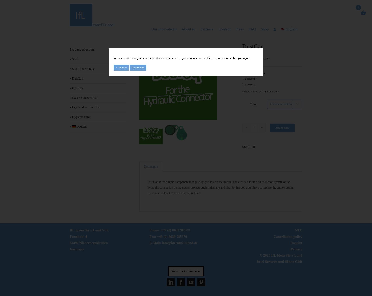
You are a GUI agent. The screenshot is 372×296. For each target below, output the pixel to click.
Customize (138, 67)
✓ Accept (121, 67)
